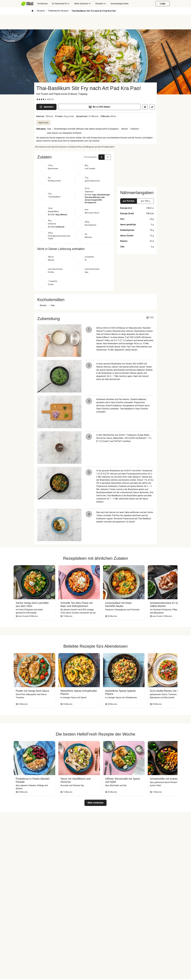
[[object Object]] (145, 107)
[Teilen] (152, 107)
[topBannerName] (95, 22)
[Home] (32, 11)
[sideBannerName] (136, 167)
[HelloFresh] (27, 4)
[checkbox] (37, 99)
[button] (74, 157)
